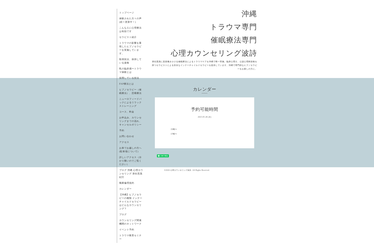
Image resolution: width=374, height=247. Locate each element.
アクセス (124, 142)
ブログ (123, 214)
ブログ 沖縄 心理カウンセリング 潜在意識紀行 (131, 173)
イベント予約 (126, 229)
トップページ (126, 12)
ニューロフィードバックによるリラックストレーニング (130, 102)
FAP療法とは (126, 84)
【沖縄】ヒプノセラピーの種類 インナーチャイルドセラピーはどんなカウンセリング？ (130, 201)
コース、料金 (126, 112)
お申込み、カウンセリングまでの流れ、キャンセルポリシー (130, 121)
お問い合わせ (126, 136)
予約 (121, 130)
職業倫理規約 (126, 183)
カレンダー (125, 189)
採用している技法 (129, 78)
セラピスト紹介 (128, 37)
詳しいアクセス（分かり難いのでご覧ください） (130, 160)
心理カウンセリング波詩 (180, 170)
